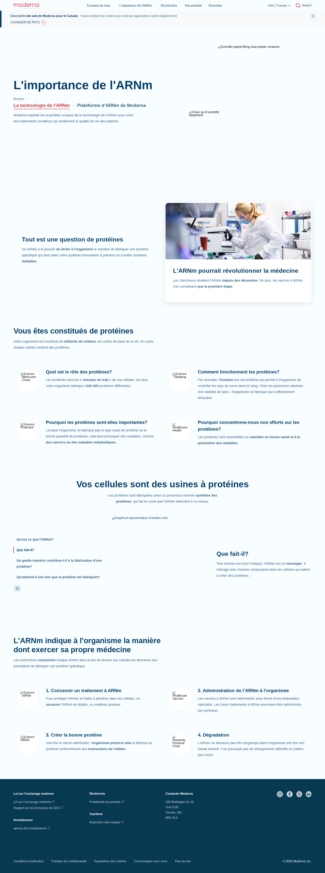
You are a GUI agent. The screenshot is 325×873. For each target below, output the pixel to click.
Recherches (169, 5)
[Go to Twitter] (299, 794)
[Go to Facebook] (290, 794)
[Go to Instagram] (280, 794)
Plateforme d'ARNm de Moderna (111, 105)
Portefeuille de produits (105, 802)
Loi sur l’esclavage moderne (32, 802)
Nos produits (193, 5)
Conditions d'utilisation (29, 861)
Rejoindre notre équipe (105, 822)
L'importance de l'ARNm (135, 5)
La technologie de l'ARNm (42, 105)
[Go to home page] (26, 5)
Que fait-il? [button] (25, 550)
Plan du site (183, 861)
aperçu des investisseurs (30, 828)
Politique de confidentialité (69, 861)
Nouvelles (215, 5)
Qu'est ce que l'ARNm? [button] (35, 539)
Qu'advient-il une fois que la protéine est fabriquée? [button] (58, 577)
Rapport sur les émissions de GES (36, 808)
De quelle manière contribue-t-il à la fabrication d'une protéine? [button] (59, 563)
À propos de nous (98, 5)
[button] (17, 588)
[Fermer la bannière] (313, 16)
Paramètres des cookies (110, 861)
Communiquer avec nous (150, 861)
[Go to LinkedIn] (308, 794)
